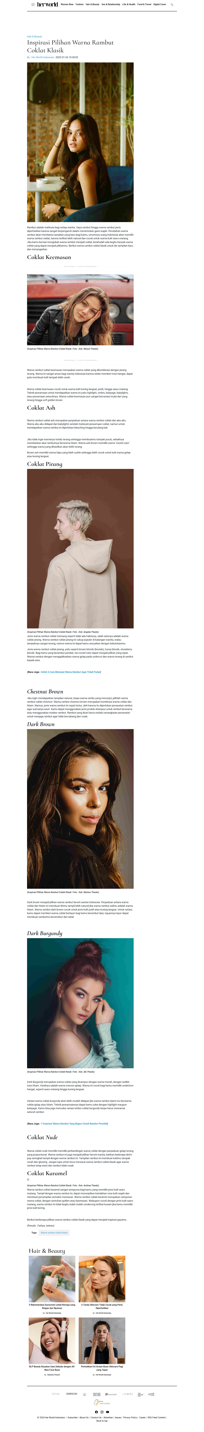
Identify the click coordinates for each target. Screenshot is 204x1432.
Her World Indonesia (53, 1313)
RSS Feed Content (156, 1417)
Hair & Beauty (92, 4)
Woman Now (67, 4)
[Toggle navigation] (33, 4)
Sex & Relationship (111, 4)
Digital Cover (159, 4)
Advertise (108, 1417)
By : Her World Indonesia (40, 57)
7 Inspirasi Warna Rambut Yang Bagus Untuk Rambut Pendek (74, 1123)
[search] (172, 4)
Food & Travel (144, 4)
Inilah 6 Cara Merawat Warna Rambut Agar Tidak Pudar (70, 672)
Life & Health (128, 4)
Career (142, 1417)
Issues (118, 1417)
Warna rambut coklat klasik (54, 1232)
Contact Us (96, 1417)
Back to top (102, 1421)
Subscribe (72, 1417)
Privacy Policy (130, 1417)
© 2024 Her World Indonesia (51, 1417)
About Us (84, 1417)
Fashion (80, 4)
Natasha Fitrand (53, 1375)
